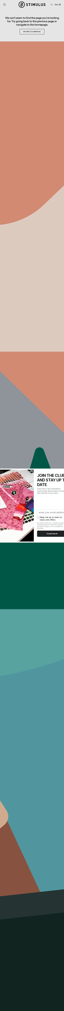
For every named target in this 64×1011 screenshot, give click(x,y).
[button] (4, 4)
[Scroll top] (59, 1006)
